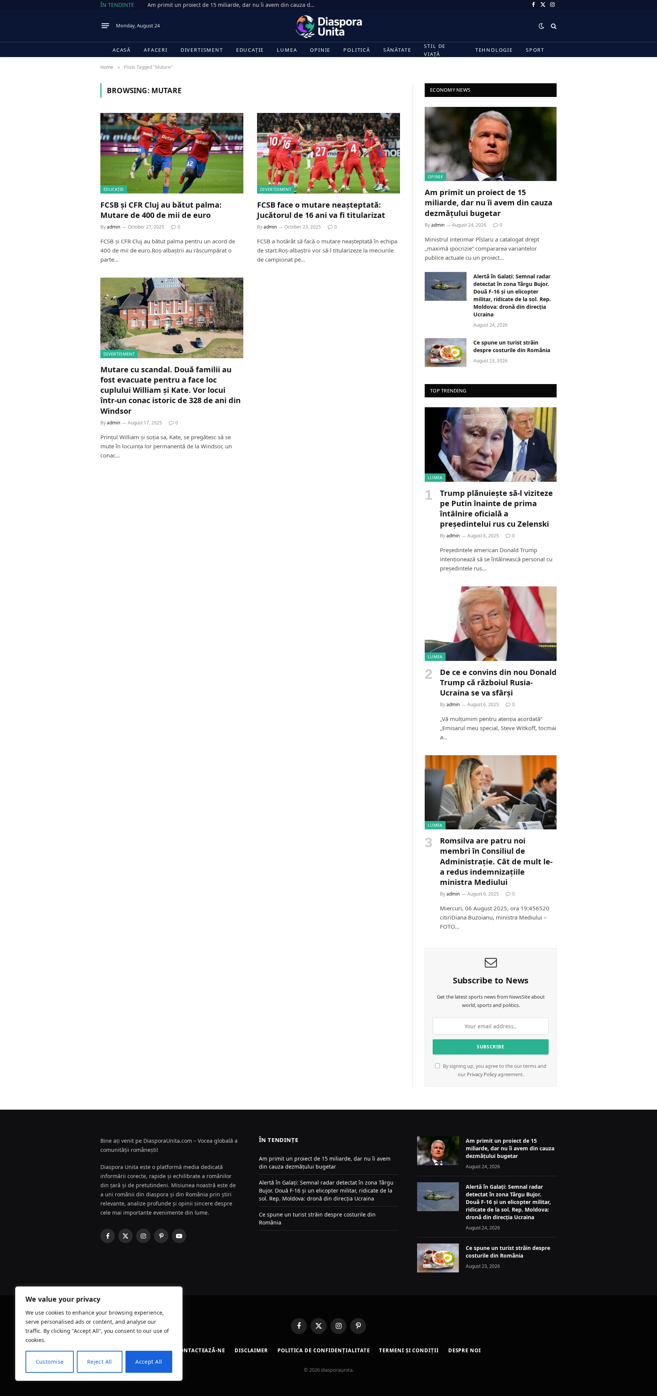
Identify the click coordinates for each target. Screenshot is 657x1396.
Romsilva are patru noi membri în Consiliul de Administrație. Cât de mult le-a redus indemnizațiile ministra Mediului (496, 861)
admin (113, 227)
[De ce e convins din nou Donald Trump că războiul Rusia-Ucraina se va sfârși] (491, 623)
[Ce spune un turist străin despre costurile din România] (446, 352)
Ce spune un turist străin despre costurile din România (511, 346)
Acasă (122, 49)
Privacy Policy (482, 1074)
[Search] (553, 25)
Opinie (320, 49)
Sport (535, 49)
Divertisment (202, 49)
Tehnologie (494, 49)
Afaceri (156, 49)
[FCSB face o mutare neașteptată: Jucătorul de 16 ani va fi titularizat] (328, 153)
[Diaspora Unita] (328, 26)
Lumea (287, 49)
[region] (98, 1333)
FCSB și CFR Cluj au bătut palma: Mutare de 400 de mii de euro (161, 210)
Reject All (99, 1361)
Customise (50, 1361)
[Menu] (105, 25)
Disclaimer (251, 1350)
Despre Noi (464, 1350)
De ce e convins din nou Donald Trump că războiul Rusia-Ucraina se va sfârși (498, 682)
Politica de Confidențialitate (324, 1350)
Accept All (148, 1361)
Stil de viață (435, 50)
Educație (250, 49)
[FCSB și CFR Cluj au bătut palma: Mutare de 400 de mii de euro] (171, 153)
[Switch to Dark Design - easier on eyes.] (541, 26)
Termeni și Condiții (408, 1350)
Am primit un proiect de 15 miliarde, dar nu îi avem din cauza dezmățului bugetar (233, 5)
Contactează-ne (200, 1350)
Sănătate (397, 49)
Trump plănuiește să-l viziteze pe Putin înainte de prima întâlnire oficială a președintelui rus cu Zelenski (496, 508)
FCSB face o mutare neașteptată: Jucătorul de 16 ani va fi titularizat (321, 210)
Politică (356, 49)
